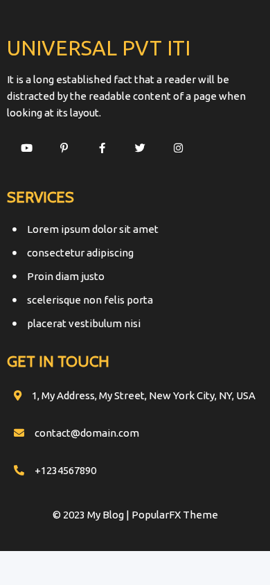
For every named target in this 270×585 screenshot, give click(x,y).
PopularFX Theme (175, 515)
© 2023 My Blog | (92, 515)
